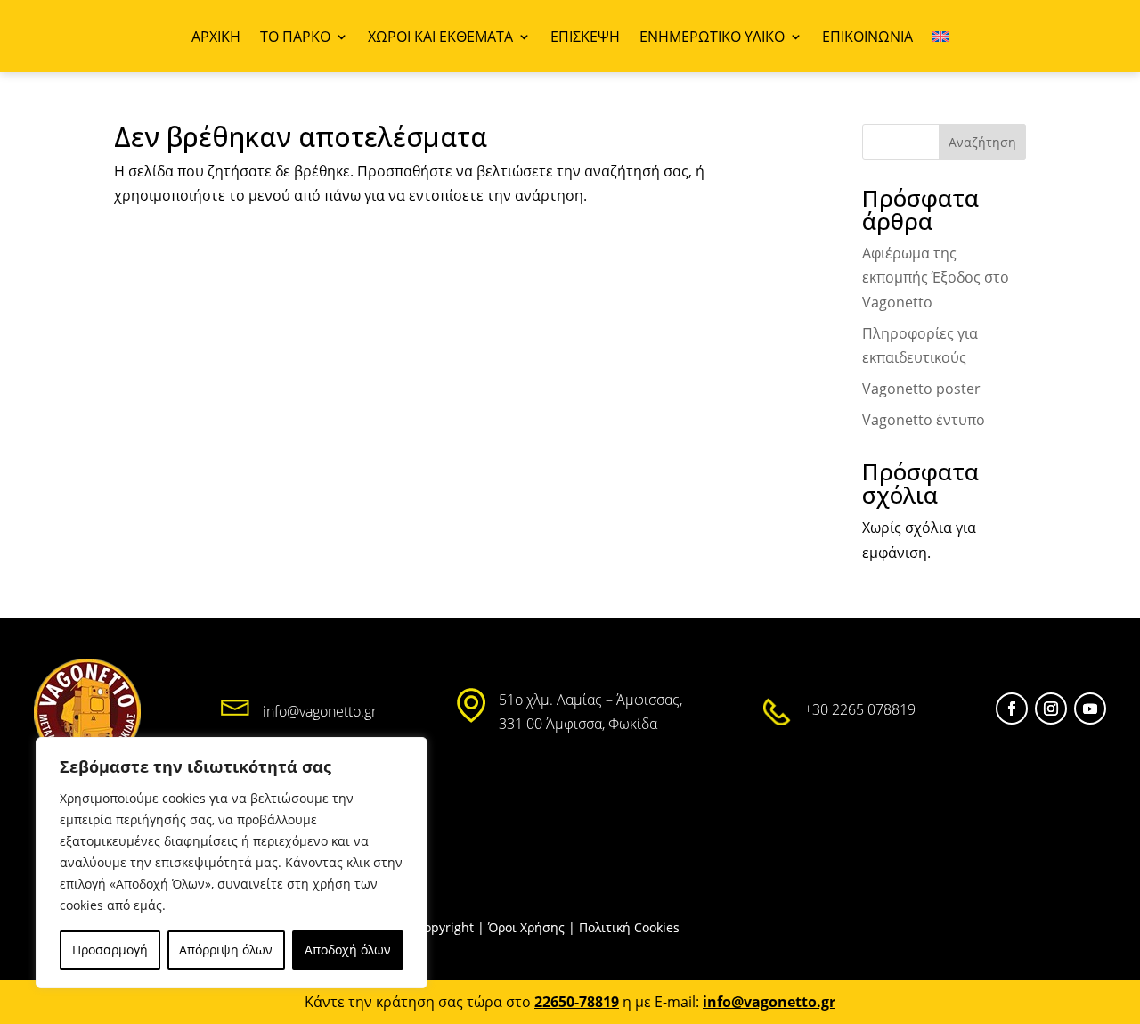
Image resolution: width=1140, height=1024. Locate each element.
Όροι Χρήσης (526, 927)
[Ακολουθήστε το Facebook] (1012, 708)
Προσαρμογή (110, 949)
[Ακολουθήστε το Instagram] (1051, 708)
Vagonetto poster (921, 388)
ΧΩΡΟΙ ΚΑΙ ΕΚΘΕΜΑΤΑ (440, 38)
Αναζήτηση (982, 142)
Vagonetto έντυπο (923, 420)
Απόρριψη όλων (226, 949)
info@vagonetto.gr (320, 711)
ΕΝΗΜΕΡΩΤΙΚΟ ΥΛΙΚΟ (712, 38)
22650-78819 (576, 1002)
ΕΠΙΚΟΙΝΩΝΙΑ (867, 38)
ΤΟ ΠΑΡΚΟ (295, 38)
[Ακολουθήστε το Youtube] (1090, 708)
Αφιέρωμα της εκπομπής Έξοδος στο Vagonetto (935, 277)
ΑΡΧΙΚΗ (215, 38)
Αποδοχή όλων (348, 949)
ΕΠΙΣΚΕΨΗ (585, 38)
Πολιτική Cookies (629, 927)
